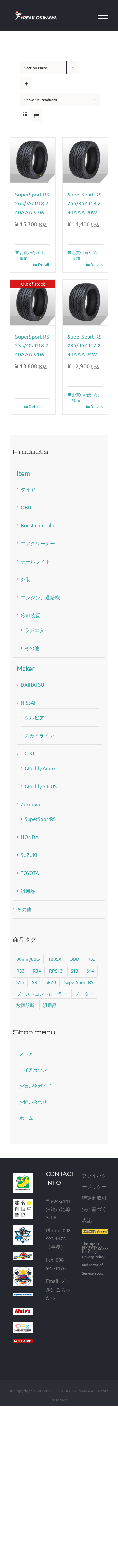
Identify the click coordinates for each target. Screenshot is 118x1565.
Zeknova (30, 804)
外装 (25, 579)
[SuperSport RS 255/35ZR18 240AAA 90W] (85, 160)
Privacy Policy (93, 1256)
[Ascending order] (26, 83)
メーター (84, 994)
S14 (90, 971)
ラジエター (37, 630)
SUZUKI (29, 855)
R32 (92, 959)
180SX (54, 959)
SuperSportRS (40, 819)
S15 (20, 982)
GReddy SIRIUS (41, 786)
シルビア (34, 717)
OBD (26, 507)
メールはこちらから (58, 1289)
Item (23, 473)
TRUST (28, 753)
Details (44, 264)
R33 (20, 971)
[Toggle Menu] (103, 18)
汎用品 (28, 891)
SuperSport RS (78, 982)
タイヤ (28, 489)
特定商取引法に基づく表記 (94, 1208)
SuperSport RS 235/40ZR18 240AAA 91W (32, 345)
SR (34, 982)
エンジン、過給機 (40, 597)
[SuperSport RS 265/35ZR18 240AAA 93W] (32, 160)
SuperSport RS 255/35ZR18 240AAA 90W (85, 203)
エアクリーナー (38, 543)
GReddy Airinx (40, 768)
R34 (37, 971)
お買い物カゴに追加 (33, 255)
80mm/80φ (28, 959)
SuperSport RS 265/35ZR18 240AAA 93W (32, 203)
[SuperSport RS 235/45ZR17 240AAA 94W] (85, 303)
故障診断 (25, 1005)
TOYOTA (30, 873)
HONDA (30, 837)
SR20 (51, 982)
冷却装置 (30, 615)
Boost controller (39, 525)
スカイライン (39, 735)
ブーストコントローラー (41, 994)
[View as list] (36, 115)
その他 (32, 648)
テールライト (35, 561)
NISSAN (29, 702)
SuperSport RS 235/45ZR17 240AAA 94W (85, 345)
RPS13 (56, 971)
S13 (74, 971)
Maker (26, 668)
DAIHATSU (32, 684)
